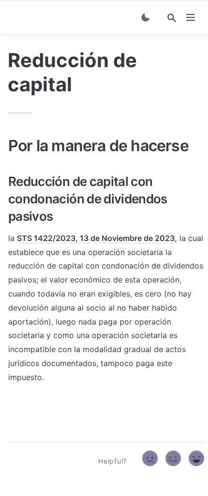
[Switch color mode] (145, 17)
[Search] (172, 18)
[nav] (190, 17)
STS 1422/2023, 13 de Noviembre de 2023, (97, 238)
